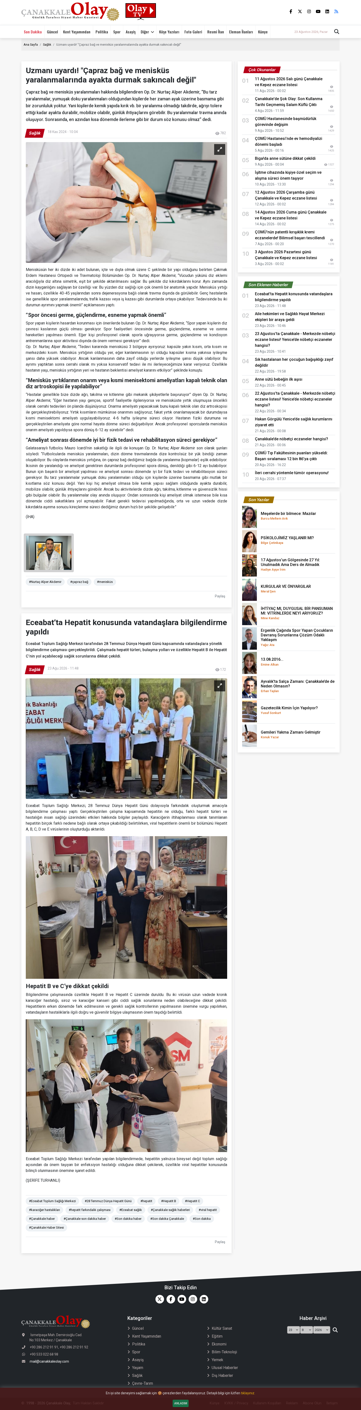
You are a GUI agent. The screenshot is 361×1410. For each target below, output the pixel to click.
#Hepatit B (168, 1201)
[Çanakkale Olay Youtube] (180, 1299)
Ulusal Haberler (225, 1367)
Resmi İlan (215, 32)
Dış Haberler (222, 1375)
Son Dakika (33, 32)
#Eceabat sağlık (130, 1210)
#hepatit (146, 1201)
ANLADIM (180, 1403)
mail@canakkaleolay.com (49, 1361)
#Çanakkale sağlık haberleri (170, 1210)
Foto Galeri (193, 32)
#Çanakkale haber (42, 1219)
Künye (263, 32)
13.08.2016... (272, 661)
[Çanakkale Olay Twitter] (158, 1299)
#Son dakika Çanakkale (167, 1219)
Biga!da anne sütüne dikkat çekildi (285, 158)
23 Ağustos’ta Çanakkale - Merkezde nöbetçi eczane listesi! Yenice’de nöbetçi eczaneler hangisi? (295, 339)
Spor (117, 32)
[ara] (335, 1330)
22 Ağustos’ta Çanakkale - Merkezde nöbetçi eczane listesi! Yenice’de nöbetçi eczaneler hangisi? (295, 399)
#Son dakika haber (128, 1219)
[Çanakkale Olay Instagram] (191, 1299)
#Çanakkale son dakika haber (85, 1219)
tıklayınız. (248, 1393)
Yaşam (137, 1367)
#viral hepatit (208, 1210)
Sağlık (47, 44)
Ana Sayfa (31, 44)
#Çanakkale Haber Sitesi (46, 1227)
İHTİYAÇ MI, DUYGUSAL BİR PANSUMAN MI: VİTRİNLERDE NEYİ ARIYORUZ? (297, 613)
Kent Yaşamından (76, 32)
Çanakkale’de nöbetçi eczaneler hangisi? (291, 439)
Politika (102, 32)
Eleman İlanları (241, 32)
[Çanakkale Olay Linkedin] (202, 1299)
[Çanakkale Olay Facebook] (169, 1299)
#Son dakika (202, 1219)
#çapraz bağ (79, 582)
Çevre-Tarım (142, 1383)
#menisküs (105, 582)
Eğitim (217, 1336)
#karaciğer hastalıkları (44, 1210)
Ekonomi (219, 1344)
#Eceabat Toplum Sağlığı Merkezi (52, 1201)
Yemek (217, 1359)
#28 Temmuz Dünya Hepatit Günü (108, 1201)
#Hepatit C (192, 1201)
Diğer (145, 32)
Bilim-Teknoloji (224, 1352)
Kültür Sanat (222, 1328)
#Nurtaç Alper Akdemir (45, 582)
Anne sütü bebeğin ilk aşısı (278, 379)
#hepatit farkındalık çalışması (90, 1210)
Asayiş (131, 32)
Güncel (52, 32)
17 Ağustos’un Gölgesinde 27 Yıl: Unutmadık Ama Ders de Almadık (290, 564)
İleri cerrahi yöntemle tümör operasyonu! (292, 472)
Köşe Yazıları (169, 32)
